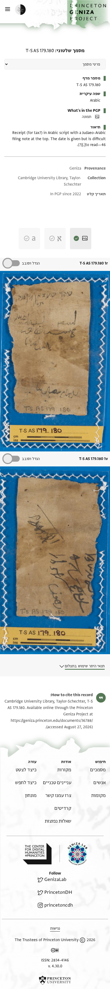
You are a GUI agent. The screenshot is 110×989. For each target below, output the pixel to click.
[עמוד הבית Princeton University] (55, 980)
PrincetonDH (58, 892)
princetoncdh (58, 905)
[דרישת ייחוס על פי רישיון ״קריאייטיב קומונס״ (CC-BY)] (55, 951)
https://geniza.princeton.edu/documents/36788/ (52, 720)
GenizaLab (55, 879)
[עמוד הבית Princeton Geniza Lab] (73, 853)
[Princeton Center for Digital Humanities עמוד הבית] (37, 853)
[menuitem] (98, 770)
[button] (88, 14)
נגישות (55, 928)
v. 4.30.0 (55, 966)
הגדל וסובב (31, 263)
